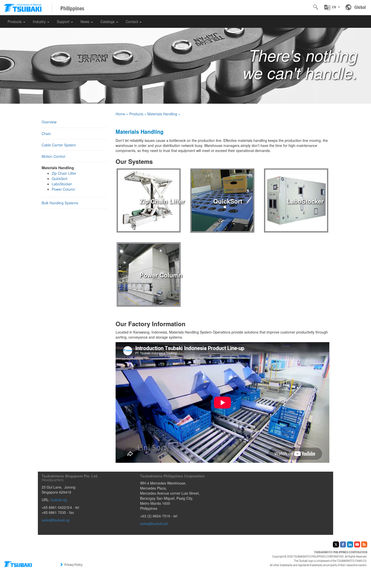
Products (15, 21)
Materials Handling (162, 113)
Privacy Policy (73, 564)
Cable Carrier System (59, 144)
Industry (40, 21)
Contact (132, 21)
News (85, 21)
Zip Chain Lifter (64, 173)
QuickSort (59, 178)
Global (360, 7)
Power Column (63, 189)
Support (63, 21)
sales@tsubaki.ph (154, 523)
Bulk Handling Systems (60, 202)
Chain (46, 133)
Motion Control (53, 156)
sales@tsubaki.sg (56, 519)
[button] (332, 7)
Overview (49, 121)
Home (120, 113)
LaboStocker (62, 183)
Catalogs (108, 21)
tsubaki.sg (59, 499)
